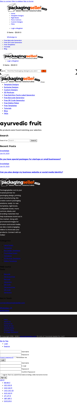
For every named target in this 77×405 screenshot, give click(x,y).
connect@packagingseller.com (12, 303)
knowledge (4, 151)
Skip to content (6, 1)
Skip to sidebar (17, 1)
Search (2, 71)
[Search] (43, 71)
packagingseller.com (28, 336)
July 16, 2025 (4, 153)
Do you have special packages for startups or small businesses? (30, 159)
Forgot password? (7, 357)
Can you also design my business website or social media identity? (31, 172)
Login (6, 344)
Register (7, 346)
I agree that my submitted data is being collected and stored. (25, 375)
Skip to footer (28, 1)
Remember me (21, 357)
